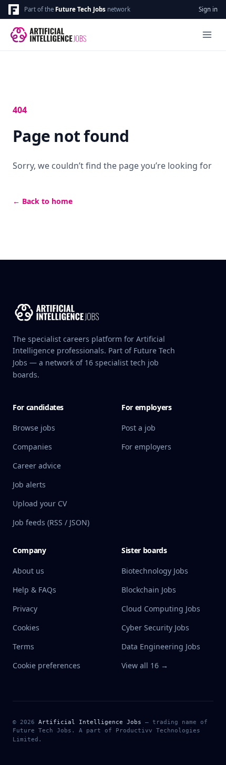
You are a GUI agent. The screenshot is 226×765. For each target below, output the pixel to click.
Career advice (37, 466)
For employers (146, 447)
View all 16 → (144, 665)
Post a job (138, 428)
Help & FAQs (34, 590)
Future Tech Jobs (80, 9)
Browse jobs (34, 428)
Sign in (208, 9)
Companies (32, 447)
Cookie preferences (46, 665)
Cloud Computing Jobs (160, 609)
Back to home (43, 201)
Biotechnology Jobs (154, 571)
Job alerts (29, 484)
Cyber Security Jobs (155, 628)
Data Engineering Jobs (160, 646)
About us (28, 571)
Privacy (25, 609)
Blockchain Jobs (148, 590)
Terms (23, 646)
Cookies (26, 628)
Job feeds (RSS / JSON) (51, 522)
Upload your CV (40, 503)
